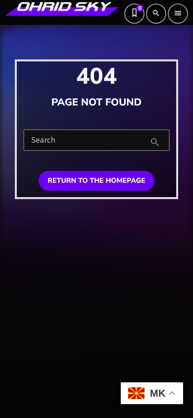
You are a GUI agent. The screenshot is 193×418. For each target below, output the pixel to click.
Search (43, 140)
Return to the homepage (96, 180)
